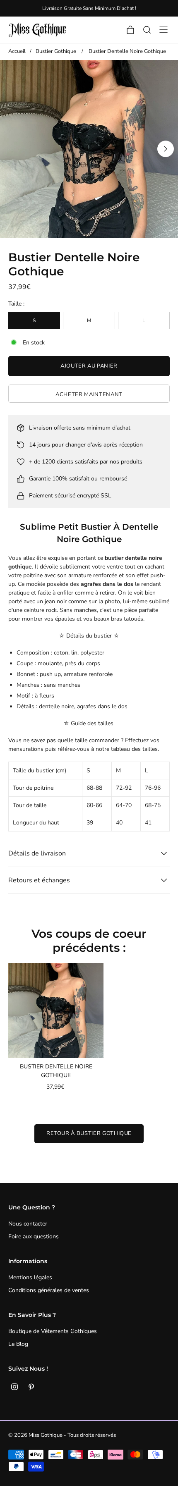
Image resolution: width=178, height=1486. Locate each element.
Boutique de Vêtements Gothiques (52, 1331)
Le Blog (18, 1344)
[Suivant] (165, 149)
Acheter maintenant (89, 394)
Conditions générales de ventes (48, 1290)
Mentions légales (30, 1277)
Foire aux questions (33, 1236)
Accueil (17, 51)
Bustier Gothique (56, 51)
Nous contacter (27, 1224)
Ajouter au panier (89, 366)
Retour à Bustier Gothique (89, 1133)
